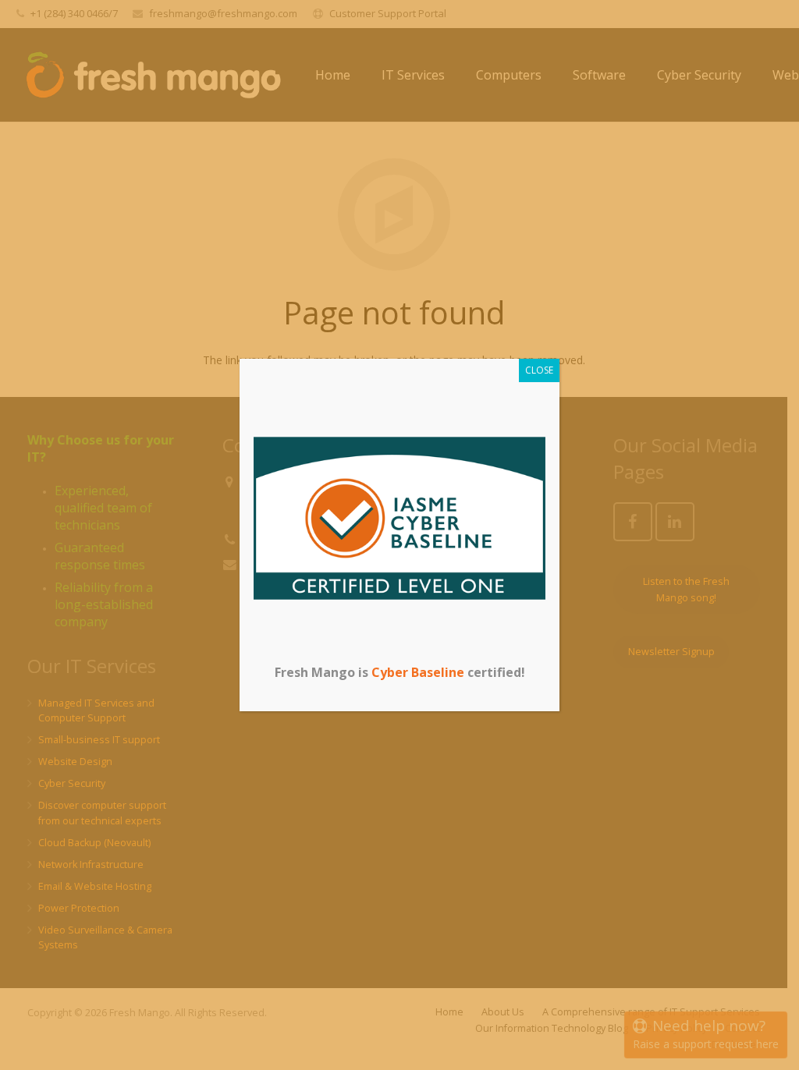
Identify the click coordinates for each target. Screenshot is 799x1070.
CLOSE (539, 370)
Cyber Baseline (417, 672)
